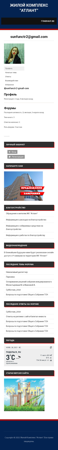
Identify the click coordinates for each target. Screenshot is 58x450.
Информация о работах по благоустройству (25, 235)
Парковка (10, 277)
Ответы (8, 77)
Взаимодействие (11, 81)
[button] (48, 21)
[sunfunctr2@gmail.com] (14, 55)
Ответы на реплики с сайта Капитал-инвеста (26, 316)
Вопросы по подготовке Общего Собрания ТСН (27, 294)
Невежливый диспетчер (17, 272)
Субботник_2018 (13, 290)
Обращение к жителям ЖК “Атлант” (22, 213)
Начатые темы (11, 73)
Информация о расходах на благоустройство (26, 220)
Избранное (9, 85)
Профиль (8, 68)
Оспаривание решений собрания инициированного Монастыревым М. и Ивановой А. (29, 283)
